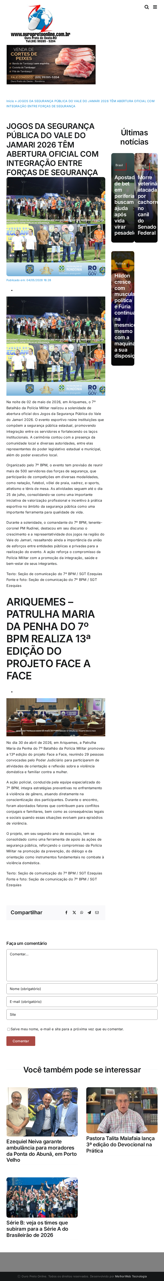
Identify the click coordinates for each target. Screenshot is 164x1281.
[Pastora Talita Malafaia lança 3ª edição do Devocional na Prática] (122, 1090)
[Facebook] (66, 913)
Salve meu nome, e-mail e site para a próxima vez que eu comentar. (67, 1029)
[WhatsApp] (81, 913)
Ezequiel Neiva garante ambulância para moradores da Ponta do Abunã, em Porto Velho (41, 1150)
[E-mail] (97, 913)
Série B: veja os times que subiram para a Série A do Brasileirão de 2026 (37, 1229)
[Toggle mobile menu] (155, 7)
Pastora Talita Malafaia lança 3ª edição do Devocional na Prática (120, 1144)
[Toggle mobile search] (147, 7)
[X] (74, 913)
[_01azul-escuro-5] (55, 179)
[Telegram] (89, 913)
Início (10, 101)
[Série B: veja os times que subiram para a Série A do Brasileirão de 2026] (42, 1180)
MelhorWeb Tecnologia (131, 1276)
